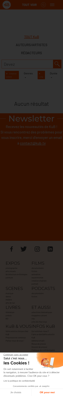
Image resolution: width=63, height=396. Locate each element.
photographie (11, 268)
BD (7, 318)
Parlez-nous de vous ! (15, 340)
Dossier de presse (39, 347)
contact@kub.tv (33, 143)
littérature (10, 312)
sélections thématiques (41, 312)
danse (8, 296)
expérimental (37, 277)
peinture (9, 277)
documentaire (37, 268)
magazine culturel (39, 315)
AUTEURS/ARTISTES (31, 45)
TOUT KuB (31, 37)
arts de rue (10, 302)
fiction (34, 271)
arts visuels (11, 271)
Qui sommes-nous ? (40, 331)
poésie (9, 315)
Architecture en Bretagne (16, 274)
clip (33, 318)
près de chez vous (39, 321)
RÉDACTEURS (31, 53)
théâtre (9, 299)
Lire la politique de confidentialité (19, 381)
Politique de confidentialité (43, 350)
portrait (34, 284)
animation (35, 274)
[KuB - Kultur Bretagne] (16, 5)
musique (9, 293)
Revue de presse (38, 344)
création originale (39, 280)
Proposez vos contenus (16, 337)
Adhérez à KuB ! (38, 340)
